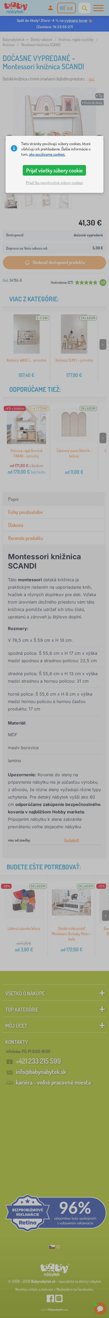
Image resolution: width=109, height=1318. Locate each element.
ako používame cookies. (47, 154)
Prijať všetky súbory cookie (54, 170)
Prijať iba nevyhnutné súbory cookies (54, 182)
